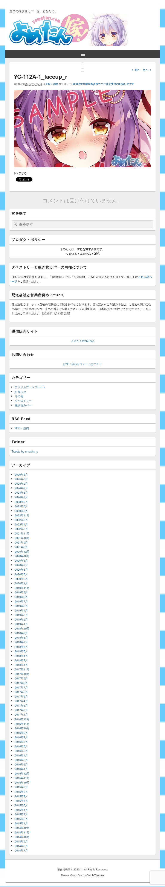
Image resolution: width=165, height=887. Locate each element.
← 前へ (136, 69)
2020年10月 (22, 556)
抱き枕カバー (23, 405)
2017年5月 (21, 696)
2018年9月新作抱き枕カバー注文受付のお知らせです (103, 84)
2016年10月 (22, 728)
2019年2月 (21, 619)
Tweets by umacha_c (25, 451)
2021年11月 (22, 533)
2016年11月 (22, 724)
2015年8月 (21, 792)
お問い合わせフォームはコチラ (82, 364)
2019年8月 (21, 597)
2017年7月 (21, 687)
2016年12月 (22, 719)
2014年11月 (22, 832)
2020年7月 (21, 565)
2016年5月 (21, 751)
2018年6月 (21, 647)
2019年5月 (21, 606)
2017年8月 (21, 683)
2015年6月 (21, 801)
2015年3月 (21, 814)
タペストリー (23, 401)
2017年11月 (22, 669)
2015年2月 (21, 819)
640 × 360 (52, 84)
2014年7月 (21, 850)
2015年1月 (21, 823)
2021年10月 (22, 538)
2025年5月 (21, 479)
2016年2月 (21, 764)
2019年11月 (22, 588)
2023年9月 (21, 502)
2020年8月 (21, 560)
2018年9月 (21, 633)
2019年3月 (21, 615)
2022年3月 (21, 529)
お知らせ (20, 392)
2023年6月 (21, 506)
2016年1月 (21, 769)
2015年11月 (22, 778)
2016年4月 (21, 755)
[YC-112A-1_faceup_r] (82, 165)
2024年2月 (21, 497)
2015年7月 (21, 796)
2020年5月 (21, 574)
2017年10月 (22, 674)
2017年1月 (21, 714)
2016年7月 (21, 742)
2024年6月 (21, 492)
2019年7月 (21, 601)
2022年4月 (21, 524)
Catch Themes (95, 875)
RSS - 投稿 (22, 428)
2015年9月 (21, 787)
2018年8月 (21, 637)
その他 (19, 396)
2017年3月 (21, 705)
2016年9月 (21, 733)
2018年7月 (21, 642)
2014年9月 (21, 841)
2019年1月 (21, 624)
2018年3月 (21, 660)
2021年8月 (21, 547)
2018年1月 (21, 665)
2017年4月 (21, 701)
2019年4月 (21, 610)
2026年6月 (21, 474)
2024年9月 (21, 488)
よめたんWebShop (82, 341)
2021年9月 (21, 542)
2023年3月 (21, 511)
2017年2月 (21, 710)
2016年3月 (21, 760)
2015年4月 (21, 810)
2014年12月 (22, 828)
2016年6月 (21, 746)
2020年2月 (21, 579)
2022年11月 (22, 515)
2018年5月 (21, 651)
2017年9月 (21, 678)
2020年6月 (21, 569)
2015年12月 (22, 773)
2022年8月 (21, 520)
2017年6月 (21, 692)
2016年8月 (21, 737)
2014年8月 (21, 846)
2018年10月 (22, 628)
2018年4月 (21, 656)
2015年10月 (22, 782)
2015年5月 (21, 805)
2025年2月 (21, 483)
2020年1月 (21, 583)
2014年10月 (22, 837)
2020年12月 (22, 551)
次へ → (147, 69)
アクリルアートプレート (30, 387)
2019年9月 (21, 592)
